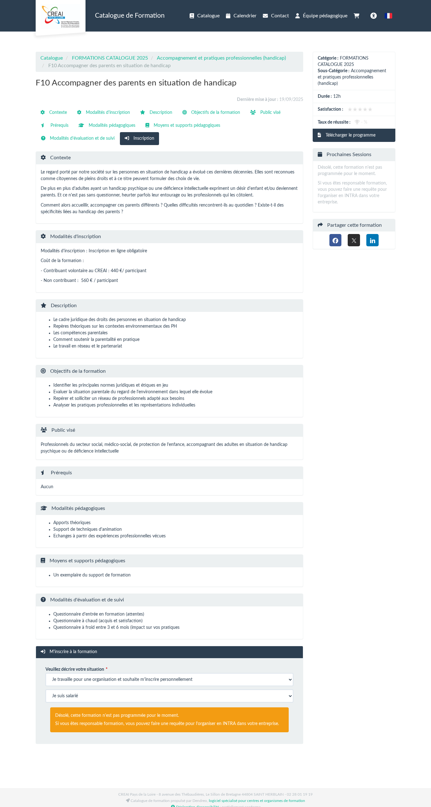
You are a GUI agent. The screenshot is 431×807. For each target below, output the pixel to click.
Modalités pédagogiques (111, 125)
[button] (388, 16)
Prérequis (58, 125)
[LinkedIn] (372, 240)
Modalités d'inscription (107, 112)
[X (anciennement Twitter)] (354, 240)
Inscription (143, 138)
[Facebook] (335, 240)
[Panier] (358, 16)
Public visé (269, 112)
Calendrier (245, 15)
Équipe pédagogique (325, 15)
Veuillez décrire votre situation (74, 669)
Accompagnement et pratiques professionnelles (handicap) (221, 58)
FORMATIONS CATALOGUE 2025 (110, 58)
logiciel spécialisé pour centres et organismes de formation (257, 801)
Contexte (57, 112)
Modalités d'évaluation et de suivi (82, 138)
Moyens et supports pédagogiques (186, 125)
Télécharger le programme (349, 135)
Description (160, 112)
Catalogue (208, 15)
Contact (280, 15)
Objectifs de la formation (215, 112)
